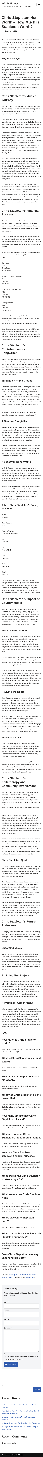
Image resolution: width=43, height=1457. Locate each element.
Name (6, 1302)
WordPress (19, 1455)
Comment (7, 1328)
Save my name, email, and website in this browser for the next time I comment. (21, 1358)
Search (4, 1386)
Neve (3, 1455)
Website (6, 1319)
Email (6, 1311)
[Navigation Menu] (39, 4)
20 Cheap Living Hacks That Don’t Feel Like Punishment (21, 1423)
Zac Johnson (29, 1277)
